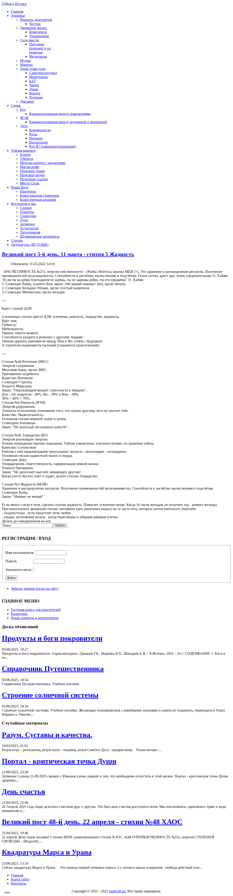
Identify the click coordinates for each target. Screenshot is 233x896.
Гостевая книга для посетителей (36, 610)
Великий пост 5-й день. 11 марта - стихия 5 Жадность (68, 254)
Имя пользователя (19, 553)
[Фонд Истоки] (14, 4)
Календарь (19, 614)
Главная (17, 875)
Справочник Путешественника (53, 669)
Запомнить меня (18, 570)
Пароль (11, 561)
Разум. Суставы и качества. (47, 735)
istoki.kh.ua (117, 891)
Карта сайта (20, 879)
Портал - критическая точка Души (59, 761)
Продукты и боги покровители (52, 638)
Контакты (18, 883)
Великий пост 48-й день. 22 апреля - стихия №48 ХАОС (92, 822)
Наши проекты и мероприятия (34, 618)
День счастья (23, 791)
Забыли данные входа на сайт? (34, 588)
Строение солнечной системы (50, 695)
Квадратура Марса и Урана (47, 852)
